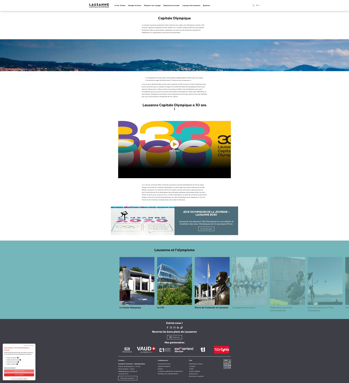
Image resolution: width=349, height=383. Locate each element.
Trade (191, 369)
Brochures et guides (196, 376)
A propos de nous (164, 364)
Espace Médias (194, 371)
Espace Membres (164, 366)
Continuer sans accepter (29, 345)
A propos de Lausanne (191, 5)
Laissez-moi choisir (19, 371)
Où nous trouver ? (128, 378)
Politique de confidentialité (168, 374)
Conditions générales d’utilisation (170, 371)
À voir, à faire (120, 5)
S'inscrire (176, 337)
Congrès (192, 366)
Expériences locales (171, 5)
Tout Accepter (19, 374)
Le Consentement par (19, 378)
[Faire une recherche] (253, 5)
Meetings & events (196, 364)
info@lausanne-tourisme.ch (127, 371)
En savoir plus (206, 229)
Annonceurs (193, 374)
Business (206, 5)
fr (257, 5)
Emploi (160, 369)
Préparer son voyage (152, 5)
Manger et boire (134, 5)
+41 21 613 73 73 (123, 374)
